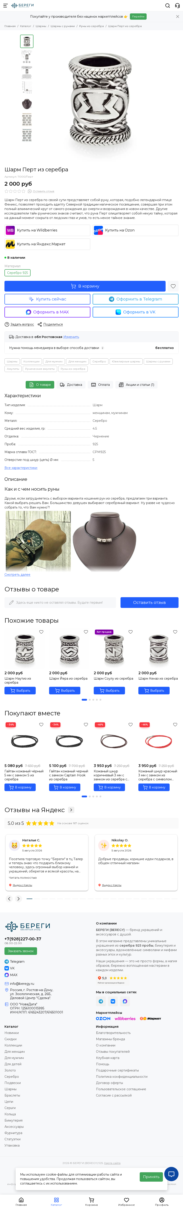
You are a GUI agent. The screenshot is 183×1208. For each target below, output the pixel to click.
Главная (10, 26)
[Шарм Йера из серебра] (69, 648)
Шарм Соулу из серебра (113, 678)
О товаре (43, 385)
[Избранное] (173, 286)
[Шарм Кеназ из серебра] (158, 648)
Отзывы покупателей (113, 1052)
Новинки (11, 1033)
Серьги (10, 1108)
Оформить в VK (139, 312)
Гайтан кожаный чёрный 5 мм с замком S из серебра (24, 775)
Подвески (12, 1083)
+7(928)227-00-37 (22, 939)
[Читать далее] (17, 574)
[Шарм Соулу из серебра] (114, 648)
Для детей (12, 1064)
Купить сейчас (51, 299)
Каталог (25, 26)
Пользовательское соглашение (121, 1089)
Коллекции (31, 361)
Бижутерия (13, 1120)
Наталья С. (31, 840)
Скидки (10, 1039)
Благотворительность (113, 1033)
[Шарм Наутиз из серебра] (24, 648)
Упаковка (12, 1145)
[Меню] (5, 5)
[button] (38, 98)
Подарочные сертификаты (117, 1070)
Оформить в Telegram (139, 299)
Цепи (8, 1102)
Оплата (104, 385)
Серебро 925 (17, 273)
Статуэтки (12, 1139)
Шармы (41, 26)
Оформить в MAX (51, 312)
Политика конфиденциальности (122, 1077)
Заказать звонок (21, 951)
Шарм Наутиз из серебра (17, 680)
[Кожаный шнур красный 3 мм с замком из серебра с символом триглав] (158, 741)
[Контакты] (177, 5)
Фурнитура (13, 1133)
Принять (151, 1177)
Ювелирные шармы (126, 361)
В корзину (88, 286)
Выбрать (23, 691)
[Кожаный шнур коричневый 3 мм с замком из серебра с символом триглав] (114, 741)
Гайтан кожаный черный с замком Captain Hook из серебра (68, 775)
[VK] (113, 1001)
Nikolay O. (120, 840)
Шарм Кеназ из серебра (158, 678)
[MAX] (125, 1001)
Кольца (10, 1114)
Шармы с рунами (63, 26)
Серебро (99, 361)
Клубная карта (107, 1058)
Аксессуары (14, 1127)
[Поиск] (168, 5)
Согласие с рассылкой (114, 1095)
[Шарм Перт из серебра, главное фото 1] (99, 98)
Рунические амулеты (40, 368)
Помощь (102, 1064)
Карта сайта (112, 1163)
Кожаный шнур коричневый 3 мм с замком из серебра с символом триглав (110, 775)
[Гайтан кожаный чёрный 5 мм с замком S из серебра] (24, 741)
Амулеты (13, 368)
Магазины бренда (110, 1039)
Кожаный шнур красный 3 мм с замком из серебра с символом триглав (157, 775)
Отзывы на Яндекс (34, 809)
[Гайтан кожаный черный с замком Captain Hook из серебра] (69, 741)
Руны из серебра (91, 26)
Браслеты (12, 1095)
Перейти (138, 16)
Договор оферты (109, 1083)
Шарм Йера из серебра (68, 678)
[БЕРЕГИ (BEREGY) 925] (22, 5)
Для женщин (77, 361)
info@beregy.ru (22, 984)
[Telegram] (101, 1001)
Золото (10, 1070)
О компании (105, 1045)
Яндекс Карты (22, 885)
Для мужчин (54, 361)
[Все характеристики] (20, 468)
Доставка (74, 385)
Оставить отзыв (149, 602)
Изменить (71, 337)
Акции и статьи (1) (140, 385)
